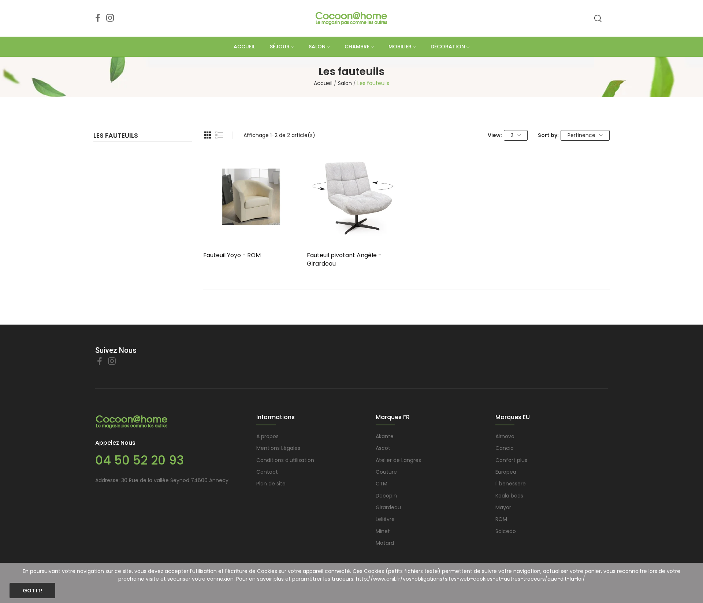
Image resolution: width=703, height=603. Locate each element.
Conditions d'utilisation (285, 460)
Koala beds (509, 495)
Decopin (386, 495)
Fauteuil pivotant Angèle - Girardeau (344, 259)
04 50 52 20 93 (139, 460)
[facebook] (97, 18)
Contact (267, 472)
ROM (501, 519)
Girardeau (388, 507)
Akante (385, 436)
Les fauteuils (115, 136)
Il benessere (510, 483)
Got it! (32, 590)
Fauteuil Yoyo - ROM (232, 255)
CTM (381, 483)
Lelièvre (385, 519)
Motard (385, 543)
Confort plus (511, 460)
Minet (383, 531)
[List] (219, 135)
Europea (505, 472)
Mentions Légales (278, 448)
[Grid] (207, 135)
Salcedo (505, 531)
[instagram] (110, 18)
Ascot (383, 448)
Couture (386, 472)
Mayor (503, 507)
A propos (267, 436)
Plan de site (271, 483)
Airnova (504, 436)
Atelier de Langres (398, 460)
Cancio (504, 448)
